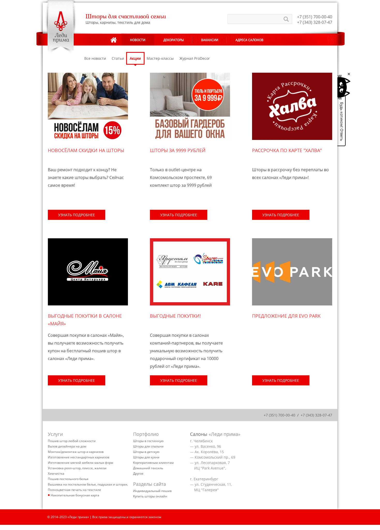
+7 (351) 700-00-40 (314, 17)
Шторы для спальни (148, 446)
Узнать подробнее (76, 214)
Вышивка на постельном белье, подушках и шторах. (88, 484)
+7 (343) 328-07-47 (314, 22)
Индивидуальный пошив (152, 491)
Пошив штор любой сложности (72, 441)
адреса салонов (249, 40)
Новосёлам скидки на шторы (86, 150)
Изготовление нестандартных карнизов (78, 457)
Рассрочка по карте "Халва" (287, 150)
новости (137, 40)
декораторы (173, 40)
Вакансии (209, 40)
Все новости (95, 58)
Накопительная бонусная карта (75, 495)
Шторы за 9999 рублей (178, 150)
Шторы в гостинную (148, 441)
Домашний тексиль (148, 468)
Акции (135, 58)
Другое (138, 473)
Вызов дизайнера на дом (67, 446)
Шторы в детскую (146, 452)
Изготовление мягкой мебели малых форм (80, 462)
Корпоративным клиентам (153, 462)
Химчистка (56, 473)
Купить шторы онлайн (150, 496)
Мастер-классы (160, 58)
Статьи (118, 58)
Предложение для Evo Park (286, 316)
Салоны (198, 434)
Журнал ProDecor (194, 58)
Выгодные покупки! (175, 316)
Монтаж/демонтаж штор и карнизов (76, 452)
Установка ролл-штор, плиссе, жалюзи (77, 468)
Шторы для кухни (146, 457)
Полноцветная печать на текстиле (74, 490)
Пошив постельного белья (68, 479)
